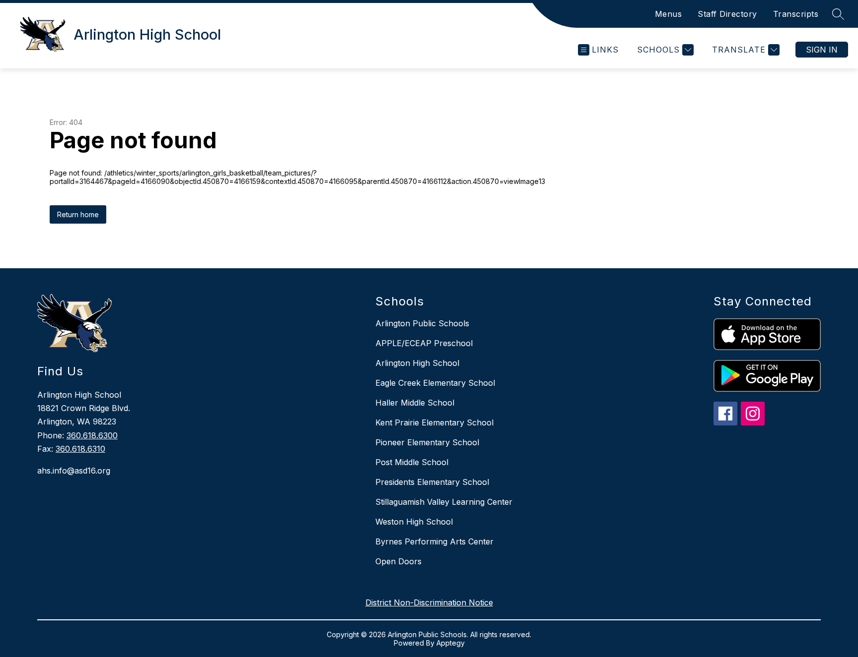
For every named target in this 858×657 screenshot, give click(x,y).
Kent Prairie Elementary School (434, 422)
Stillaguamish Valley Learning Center (443, 502)
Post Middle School (411, 462)
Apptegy (450, 643)
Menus (668, 14)
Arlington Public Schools (422, 323)
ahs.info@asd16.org (73, 471)
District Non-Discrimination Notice (429, 602)
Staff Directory (727, 14)
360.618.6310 (80, 449)
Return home (78, 214)
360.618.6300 (92, 435)
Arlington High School (417, 363)
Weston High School (414, 522)
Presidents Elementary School (432, 482)
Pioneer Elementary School (427, 442)
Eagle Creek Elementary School (435, 383)
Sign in (822, 50)
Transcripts (796, 14)
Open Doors (398, 561)
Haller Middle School (414, 403)
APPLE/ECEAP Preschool (424, 343)
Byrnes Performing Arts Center (434, 541)
